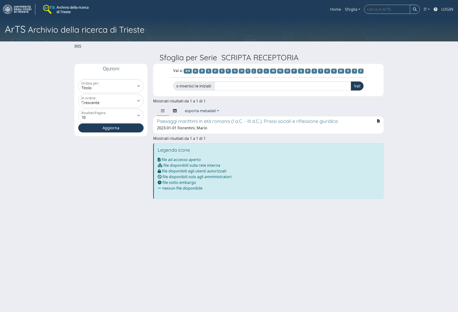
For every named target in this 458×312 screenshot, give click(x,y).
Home (335, 9)
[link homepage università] (66, 9)
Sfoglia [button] (351, 9)
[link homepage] (19, 9)
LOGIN (447, 9)
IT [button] (425, 9)
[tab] (163, 111)
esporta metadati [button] (200, 110)
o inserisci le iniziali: (194, 86)
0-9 (188, 71)
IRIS (77, 46)
